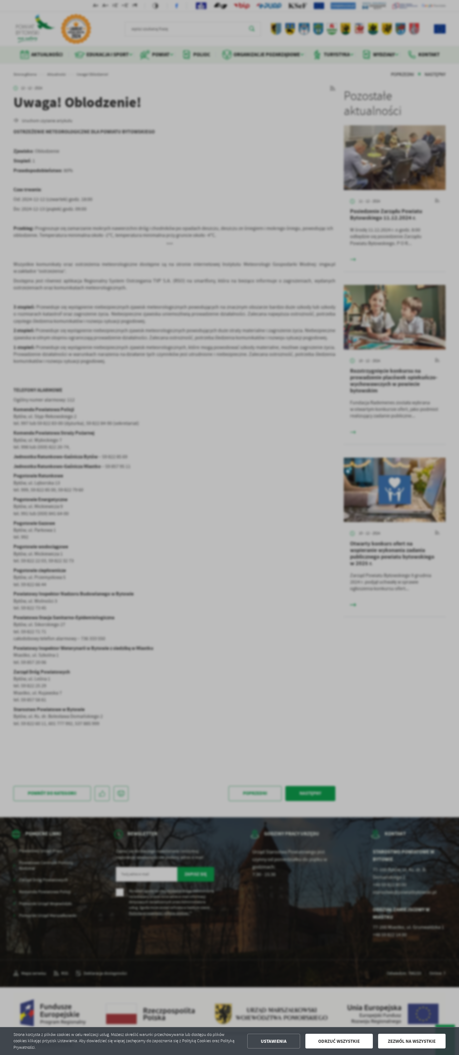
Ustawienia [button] (274, 1041)
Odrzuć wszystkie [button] (339, 1041)
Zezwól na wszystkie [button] (412, 1041)
